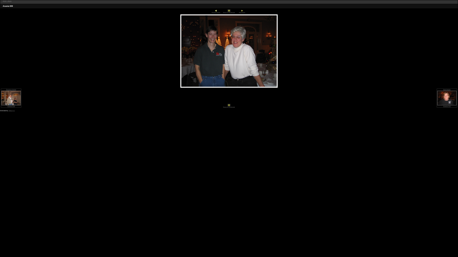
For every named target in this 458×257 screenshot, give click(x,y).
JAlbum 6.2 (11, 110)
